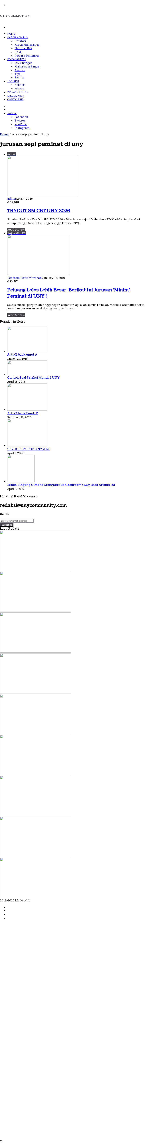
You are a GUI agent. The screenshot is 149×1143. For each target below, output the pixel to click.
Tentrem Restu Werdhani (24, 278)
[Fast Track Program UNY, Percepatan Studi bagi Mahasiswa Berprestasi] (35, 610)
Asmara (20, 70)
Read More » (16, 229)
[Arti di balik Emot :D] (27, 409)
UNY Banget (23, 63)
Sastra (19, 77)
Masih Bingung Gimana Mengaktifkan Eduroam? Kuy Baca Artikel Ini (61, 485)
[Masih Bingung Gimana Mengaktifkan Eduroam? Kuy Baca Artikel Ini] (21, 481)
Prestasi (20, 41)
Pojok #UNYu (16, 59)
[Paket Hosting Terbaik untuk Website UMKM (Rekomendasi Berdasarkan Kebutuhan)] (35, 897)
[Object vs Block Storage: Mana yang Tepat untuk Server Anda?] (35, 815)
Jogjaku (13, 81)
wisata (19, 88)
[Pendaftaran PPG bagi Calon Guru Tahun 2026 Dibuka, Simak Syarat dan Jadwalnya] (35, 651)
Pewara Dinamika (27, 55)
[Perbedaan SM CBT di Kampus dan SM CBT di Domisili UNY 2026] (35, 733)
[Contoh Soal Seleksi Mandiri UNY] (27, 374)
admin (11, 198)
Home (11, 33)
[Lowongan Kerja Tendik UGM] (35, 774)
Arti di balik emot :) (22, 355)
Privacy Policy (17, 92)
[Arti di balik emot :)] (27, 351)
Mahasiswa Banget (28, 66)
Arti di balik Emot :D (22, 413)
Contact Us (15, 99)
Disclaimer (15, 95)
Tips (18, 74)
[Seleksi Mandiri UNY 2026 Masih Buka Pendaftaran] (35, 692)
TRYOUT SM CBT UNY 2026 (38, 211)
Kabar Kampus (17, 37)
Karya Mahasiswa (27, 44)
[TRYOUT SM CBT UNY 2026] (27, 445)
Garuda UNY (23, 48)
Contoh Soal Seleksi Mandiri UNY (33, 378)
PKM (18, 52)
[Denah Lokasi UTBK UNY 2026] (35, 856)
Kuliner (20, 84)
